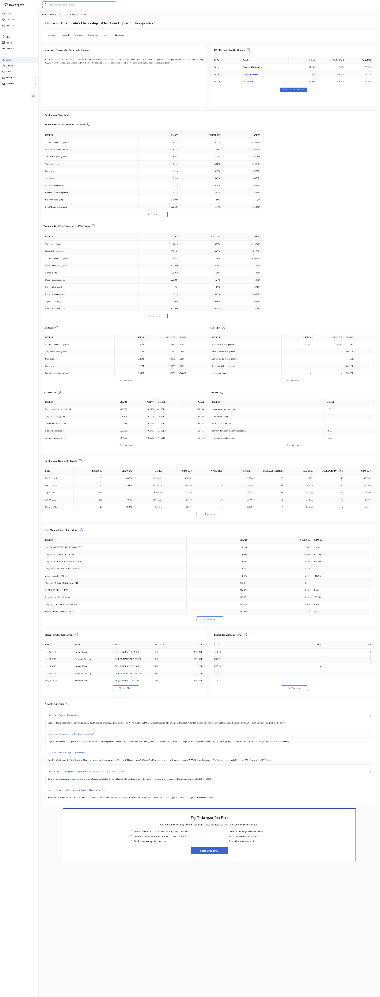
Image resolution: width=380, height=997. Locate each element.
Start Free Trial (209, 850)
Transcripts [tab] (119, 35)
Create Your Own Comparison (294, 90)
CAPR (73, 15)
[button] (19, 14)
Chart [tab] (106, 35)
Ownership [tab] (78, 35)
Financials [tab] (92, 35)
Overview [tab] (52, 35)
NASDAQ (63, 15)
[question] (248, 50)
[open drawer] (33, 96)
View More (155, 214)
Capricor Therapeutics (252, 67)
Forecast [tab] (65, 35)
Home (44, 15)
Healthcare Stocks (250, 74)
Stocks (53, 15)
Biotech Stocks (249, 81)
